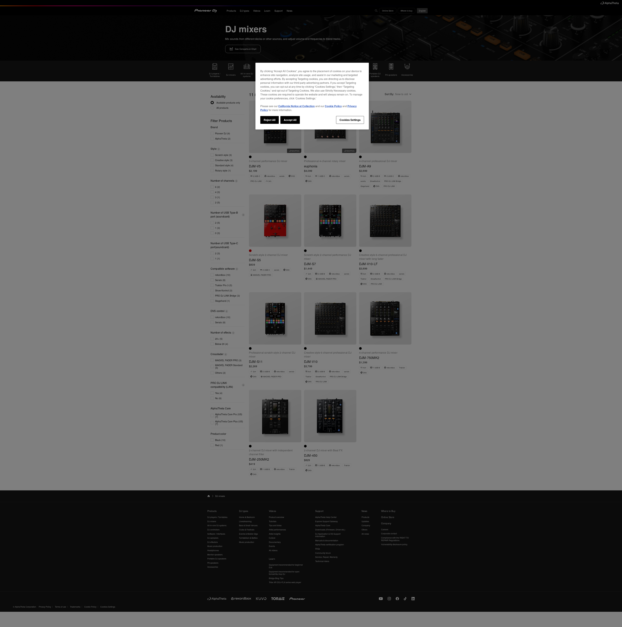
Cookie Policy (333, 106)
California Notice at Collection (296, 106)
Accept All (290, 120)
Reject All (269, 120)
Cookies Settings (350, 120)
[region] (312, 96)
